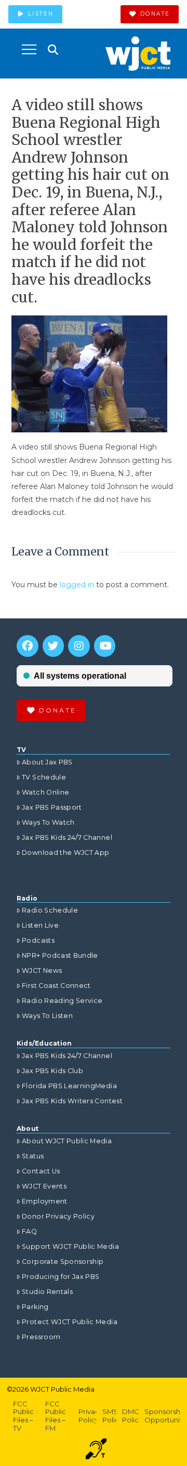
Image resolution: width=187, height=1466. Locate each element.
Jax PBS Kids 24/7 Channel (67, 837)
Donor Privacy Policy (58, 1216)
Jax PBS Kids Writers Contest (72, 1101)
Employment (45, 1201)
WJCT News (42, 970)
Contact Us (41, 1171)
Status (33, 1156)
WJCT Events (44, 1186)
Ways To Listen (47, 1016)
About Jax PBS (47, 762)
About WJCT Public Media (67, 1141)
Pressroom (41, 1337)
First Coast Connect (56, 985)
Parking (35, 1307)
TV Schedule (44, 777)
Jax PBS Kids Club (52, 1071)
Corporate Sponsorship (62, 1261)
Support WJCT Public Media (70, 1246)
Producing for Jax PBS (60, 1276)
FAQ (29, 1231)
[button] (29, 49)
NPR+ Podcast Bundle (60, 955)
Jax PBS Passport (52, 807)
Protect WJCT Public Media (69, 1322)
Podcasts (38, 940)
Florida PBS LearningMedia (69, 1086)
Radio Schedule (50, 910)
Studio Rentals (47, 1292)
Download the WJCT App (65, 852)
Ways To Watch (48, 822)
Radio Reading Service (62, 1001)
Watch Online (45, 792)
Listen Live (40, 925)
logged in (77, 584)
